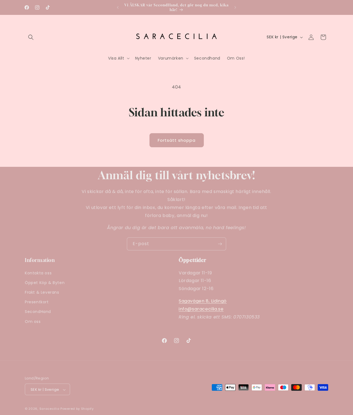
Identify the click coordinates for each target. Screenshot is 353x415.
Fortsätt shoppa (177, 140)
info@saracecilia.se (201, 309)
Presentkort (37, 302)
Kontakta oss (38, 272)
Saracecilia (49, 409)
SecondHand (38, 311)
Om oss (33, 321)
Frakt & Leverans (42, 292)
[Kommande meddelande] (235, 7)
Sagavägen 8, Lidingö (203, 301)
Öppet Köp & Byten (45, 282)
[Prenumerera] (220, 243)
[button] (31, 37)
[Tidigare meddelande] (118, 7)
